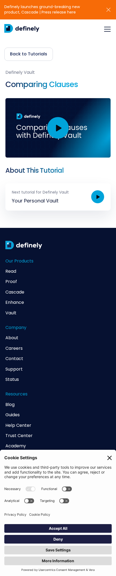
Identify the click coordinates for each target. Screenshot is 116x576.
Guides (12, 415)
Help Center (18, 425)
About (11, 338)
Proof (11, 282)
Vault (10, 313)
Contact (14, 359)
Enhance (14, 302)
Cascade (14, 292)
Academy (15, 446)
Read (10, 271)
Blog (10, 405)
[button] (106, 29)
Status (12, 379)
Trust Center (19, 436)
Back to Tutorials (28, 54)
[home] (21, 29)
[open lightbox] (58, 127)
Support (14, 369)
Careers (14, 348)
